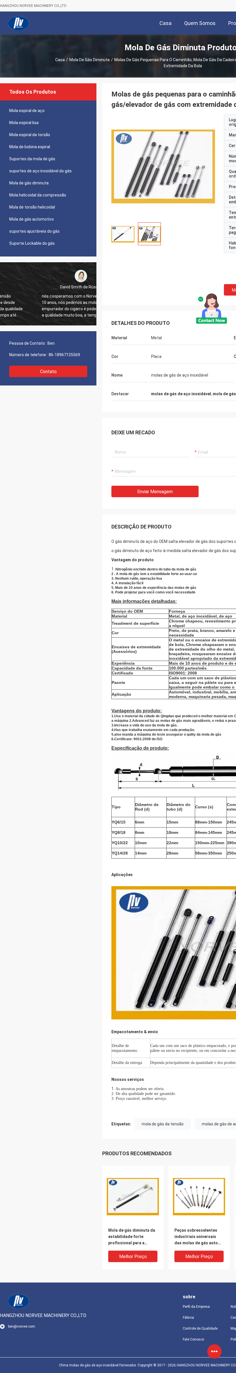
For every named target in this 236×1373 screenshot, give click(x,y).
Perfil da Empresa (196, 1307)
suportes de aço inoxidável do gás (40, 171)
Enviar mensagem (155, 491)
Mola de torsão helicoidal (32, 207)
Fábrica (188, 1318)
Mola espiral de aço (27, 110)
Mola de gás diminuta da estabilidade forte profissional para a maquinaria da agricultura (131, 1237)
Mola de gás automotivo (31, 219)
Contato (48, 371)
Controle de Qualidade (200, 1328)
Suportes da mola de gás (32, 159)
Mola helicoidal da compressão (37, 195)
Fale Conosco (193, 1339)
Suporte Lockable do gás (32, 243)
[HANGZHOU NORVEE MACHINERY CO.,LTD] (18, 23)
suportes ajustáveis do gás (34, 231)
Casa (60, 59)
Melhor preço (133, 1256)
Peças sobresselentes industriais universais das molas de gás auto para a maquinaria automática (196, 1237)
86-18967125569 (64, 354)
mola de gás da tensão (163, 1124)
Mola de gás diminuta (89, 59)
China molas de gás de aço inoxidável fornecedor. (98, 1365)
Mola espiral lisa (24, 122)
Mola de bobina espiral (29, 146)
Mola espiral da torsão (29, 134)
